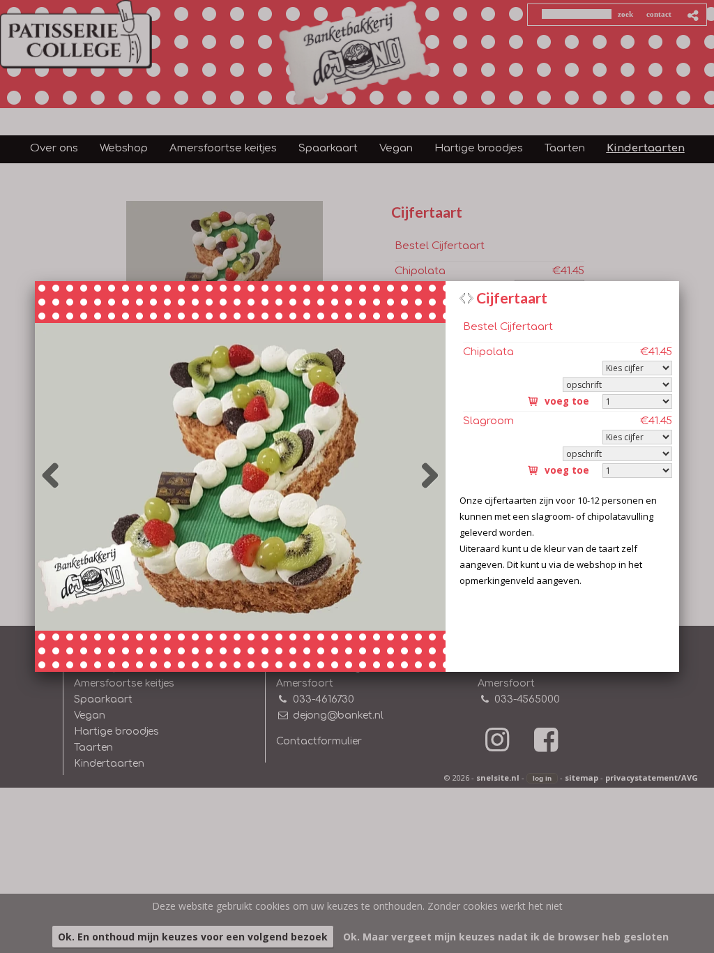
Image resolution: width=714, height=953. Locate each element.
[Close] (679, 281)
